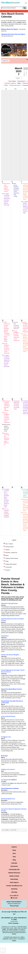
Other (6, 85)
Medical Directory (14, 873)
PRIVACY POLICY (13, 938)
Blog (14, 860)
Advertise (14, 889)
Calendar (14, 863)
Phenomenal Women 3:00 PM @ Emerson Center (7, 428)
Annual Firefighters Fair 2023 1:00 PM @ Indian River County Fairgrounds (7, 348)
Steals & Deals (14, 876)
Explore (14, 847)
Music (19, 83)
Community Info (14, 869)
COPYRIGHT (7, 937)
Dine (14, 853)
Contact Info (14, 921)
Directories (14, 866)
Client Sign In (14, 882)
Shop (14, 850)
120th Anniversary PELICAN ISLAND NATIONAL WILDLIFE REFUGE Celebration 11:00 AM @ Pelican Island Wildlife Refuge (7, 332)
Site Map (14, 892)
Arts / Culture (12, 81)
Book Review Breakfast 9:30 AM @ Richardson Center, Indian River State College (16, 190)
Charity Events (21, 81)
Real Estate (14, 879)
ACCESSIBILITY (21, 938)
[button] (3, 49)
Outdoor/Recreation (15, 85)
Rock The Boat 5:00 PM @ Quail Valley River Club (16, 325)
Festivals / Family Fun (10, 83)
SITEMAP (14, 940)
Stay (14, 856)
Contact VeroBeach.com (14, 885)
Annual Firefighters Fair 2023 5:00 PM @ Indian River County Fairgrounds (16, 335)
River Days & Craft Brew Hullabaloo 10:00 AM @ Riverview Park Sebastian (7, 405)
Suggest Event (5, 60)
